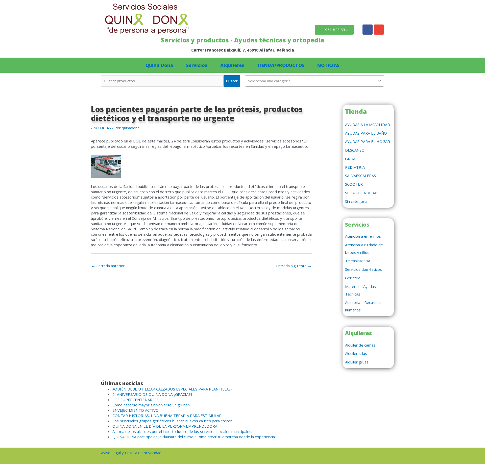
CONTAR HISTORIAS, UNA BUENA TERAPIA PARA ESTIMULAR (167, 415)
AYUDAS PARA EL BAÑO (366, 133)
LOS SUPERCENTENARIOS (135, 399)
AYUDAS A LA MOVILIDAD (367, 124)
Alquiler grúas (357, 361)
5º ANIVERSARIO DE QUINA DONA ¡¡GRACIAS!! (152, 394)
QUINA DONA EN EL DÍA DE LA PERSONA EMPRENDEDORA (164, 426)
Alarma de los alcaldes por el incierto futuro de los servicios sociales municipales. (182, 431)
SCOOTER (354, 184)
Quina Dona (159, 65)
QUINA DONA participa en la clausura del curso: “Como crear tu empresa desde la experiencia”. (194, 436)
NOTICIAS (328, 65)
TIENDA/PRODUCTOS (280, 65)
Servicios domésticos (363, 269)
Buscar (232, 80)
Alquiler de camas (360, 345)
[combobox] (314, 81)
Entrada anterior (108, 265)
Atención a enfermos (363, 236)
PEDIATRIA (355, 167)
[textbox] (314, 80)
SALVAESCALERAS (360, 175)
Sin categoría (356, 201)
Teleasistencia (357, 260)
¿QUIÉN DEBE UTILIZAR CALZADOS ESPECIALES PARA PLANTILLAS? (172, 389)
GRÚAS (351, 158)
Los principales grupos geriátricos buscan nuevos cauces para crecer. (172, 420)
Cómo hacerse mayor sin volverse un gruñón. (151, 404)
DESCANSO (355, 150)
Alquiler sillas (356, 353)
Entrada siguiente (293, 265)
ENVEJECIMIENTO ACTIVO (135, 410)
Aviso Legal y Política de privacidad (131, 452)
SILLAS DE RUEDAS (361, 192)
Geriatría (352, 277)
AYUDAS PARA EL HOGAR (367, 141)
